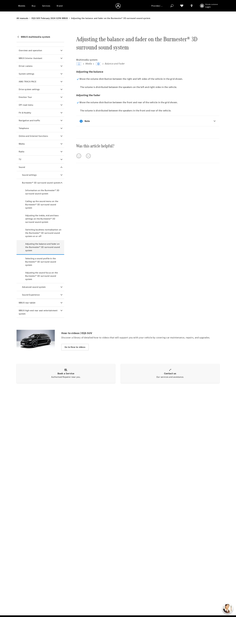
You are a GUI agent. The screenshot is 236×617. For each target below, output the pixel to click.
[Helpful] (78, 155)
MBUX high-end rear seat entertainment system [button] (38, 312)
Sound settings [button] (29, 174)
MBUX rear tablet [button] (27, 302)
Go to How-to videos (75, 347)
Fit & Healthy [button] (25, 112)
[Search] (172, 6)
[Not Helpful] (88, 155)
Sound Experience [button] (31, 294)
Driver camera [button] (26, 66)
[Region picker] (191, 6)
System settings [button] (26, 73)
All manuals (22, 18)
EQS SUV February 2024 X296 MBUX (50, 18)
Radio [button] (21, 151)
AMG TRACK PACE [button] (27, 81)
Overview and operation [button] (30, 50)
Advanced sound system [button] (34, 287)
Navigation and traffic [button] (29, 120)
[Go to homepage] (118, 6)
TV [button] (20, 159)
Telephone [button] (24, 128)
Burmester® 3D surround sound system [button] (41, 182)
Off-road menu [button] (26, 104)
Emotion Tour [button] (25, 97)
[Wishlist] (182, 6)
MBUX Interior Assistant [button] (30, 58)
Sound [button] (22, 167)
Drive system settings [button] (29, 89)
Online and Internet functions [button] (33, 136)
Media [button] (22, 143)
